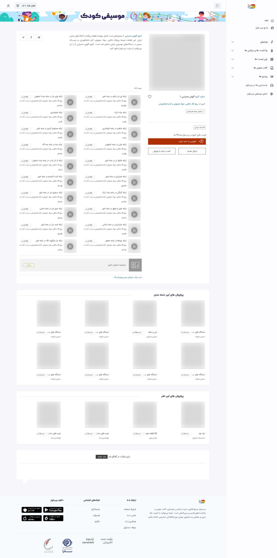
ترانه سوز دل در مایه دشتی (51, 208)
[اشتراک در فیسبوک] (31, 37)
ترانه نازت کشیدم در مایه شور (50, 176)
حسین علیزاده (200, 336)
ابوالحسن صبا (104, 438)
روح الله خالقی (192, 104)
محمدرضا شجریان (198, 438)
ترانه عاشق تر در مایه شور (115, 160)
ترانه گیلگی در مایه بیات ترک (114, 192)
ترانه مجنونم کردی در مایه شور (49, 128)
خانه (266, 20)
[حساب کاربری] (8, 6)
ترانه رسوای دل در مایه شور (50, 192)
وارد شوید (101, 456)
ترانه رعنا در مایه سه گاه (52, 144)
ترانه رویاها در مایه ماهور (115, 240)
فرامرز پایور (153, 438)
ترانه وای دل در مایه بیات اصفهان (48, 96)
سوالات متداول (130, 527)
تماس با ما (131, 515)
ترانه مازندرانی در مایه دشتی (114, 224)
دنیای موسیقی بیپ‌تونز (257, 94)
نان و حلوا (152, 332)
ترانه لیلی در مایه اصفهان (115, 144)
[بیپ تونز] (251, 6)
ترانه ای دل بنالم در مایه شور (114, 96)
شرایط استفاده (130, 509)
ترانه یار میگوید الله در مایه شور (49, 240)
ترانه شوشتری (56, 112)
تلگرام (97, 521)
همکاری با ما (130, 521)
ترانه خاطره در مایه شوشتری (114, 128)
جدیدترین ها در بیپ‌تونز (256, 85)
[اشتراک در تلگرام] (23, 37)
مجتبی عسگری (152, 336)
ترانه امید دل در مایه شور (51, 224)
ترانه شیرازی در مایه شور (115, 176)
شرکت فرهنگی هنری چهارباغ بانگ (126, 277)
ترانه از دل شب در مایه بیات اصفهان (47, 160)
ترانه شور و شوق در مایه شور (114, 208)
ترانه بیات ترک (120, 112)
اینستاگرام (95, 509)
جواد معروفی (179, 104)
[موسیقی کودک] (113, 21)
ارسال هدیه (192, 151)
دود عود (202, 433)
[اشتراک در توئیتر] (39, 37)
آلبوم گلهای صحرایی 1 (132, 36)
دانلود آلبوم (199, 97)
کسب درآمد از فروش (162, 151)
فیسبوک (96, 515)
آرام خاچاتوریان (165, 104)
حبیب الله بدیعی (87, 101)
